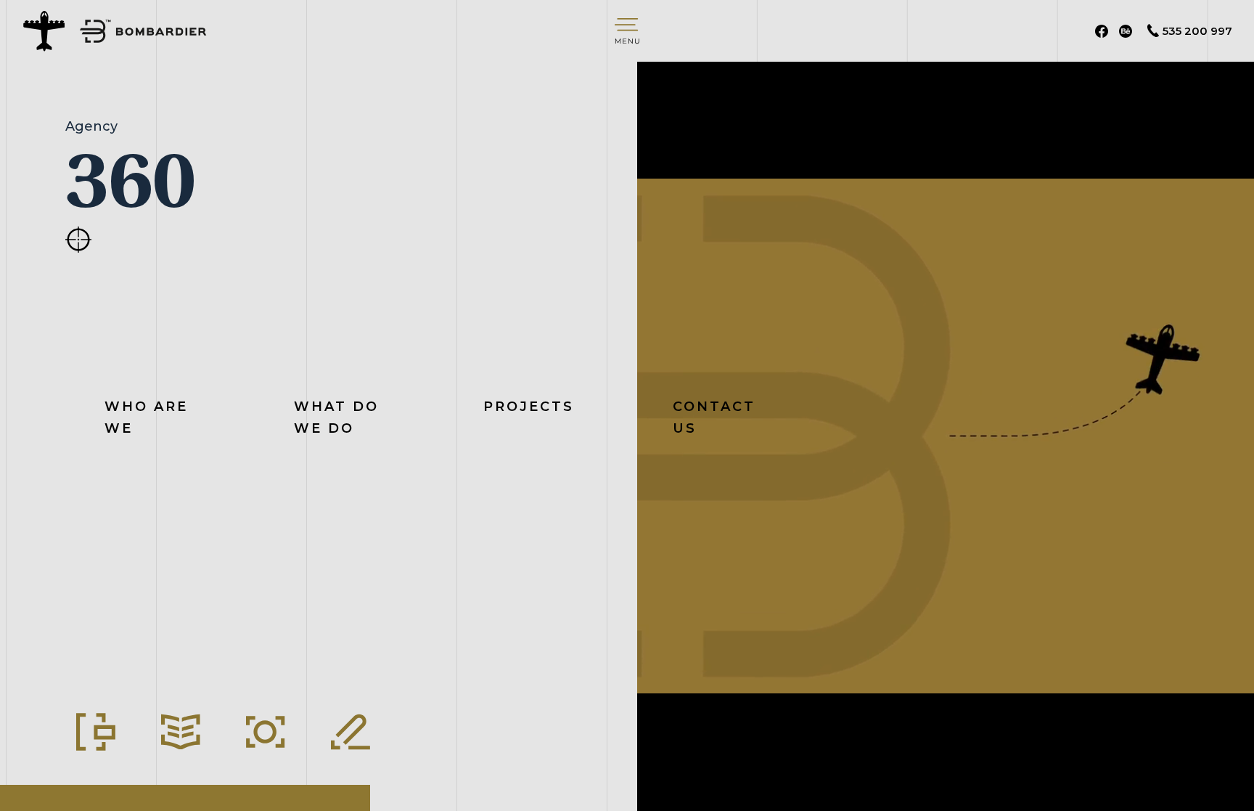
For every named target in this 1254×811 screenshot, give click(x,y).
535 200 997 (1197, 31)
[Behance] (1125, 31)
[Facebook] (1101, 31)
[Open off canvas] (627, 31)
